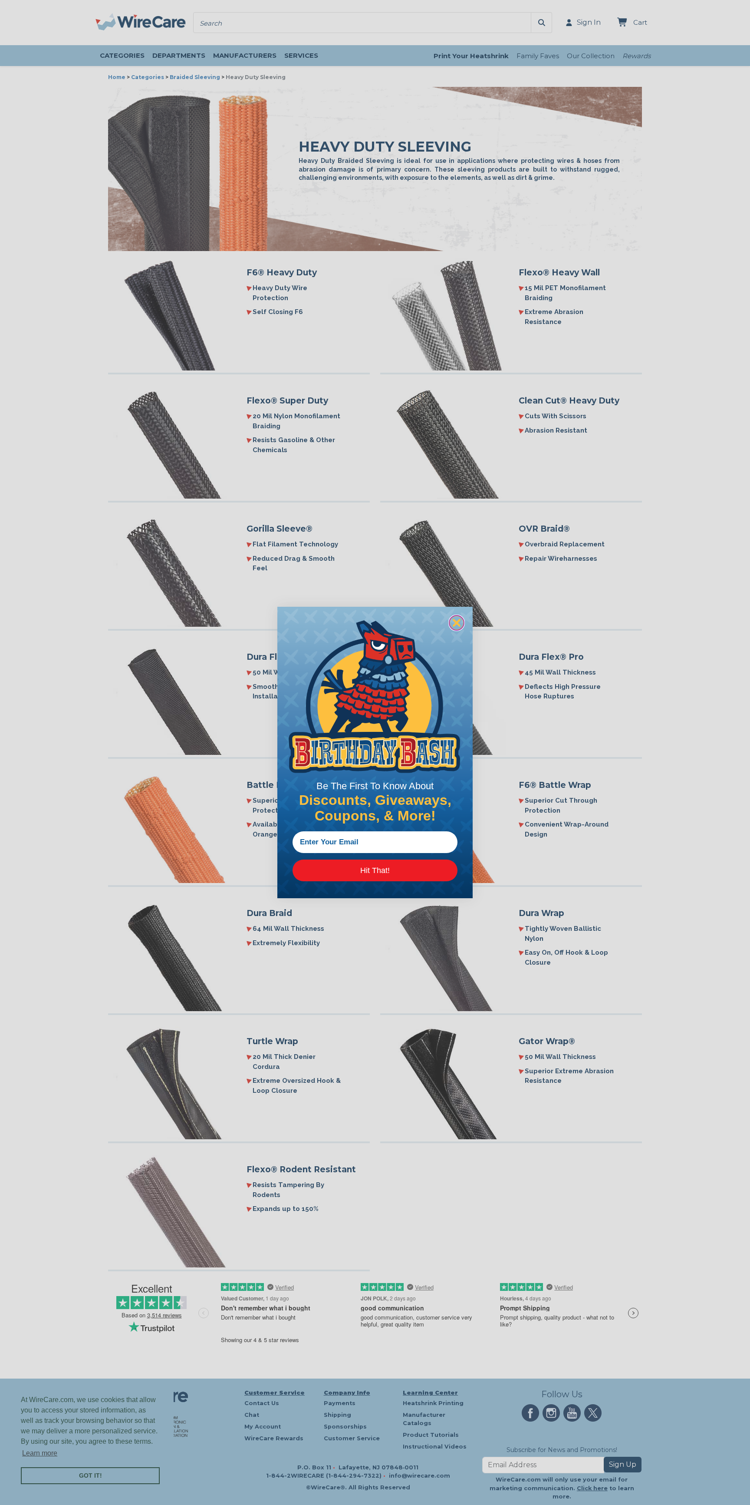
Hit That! (375, 870)
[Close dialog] (456, 622)
